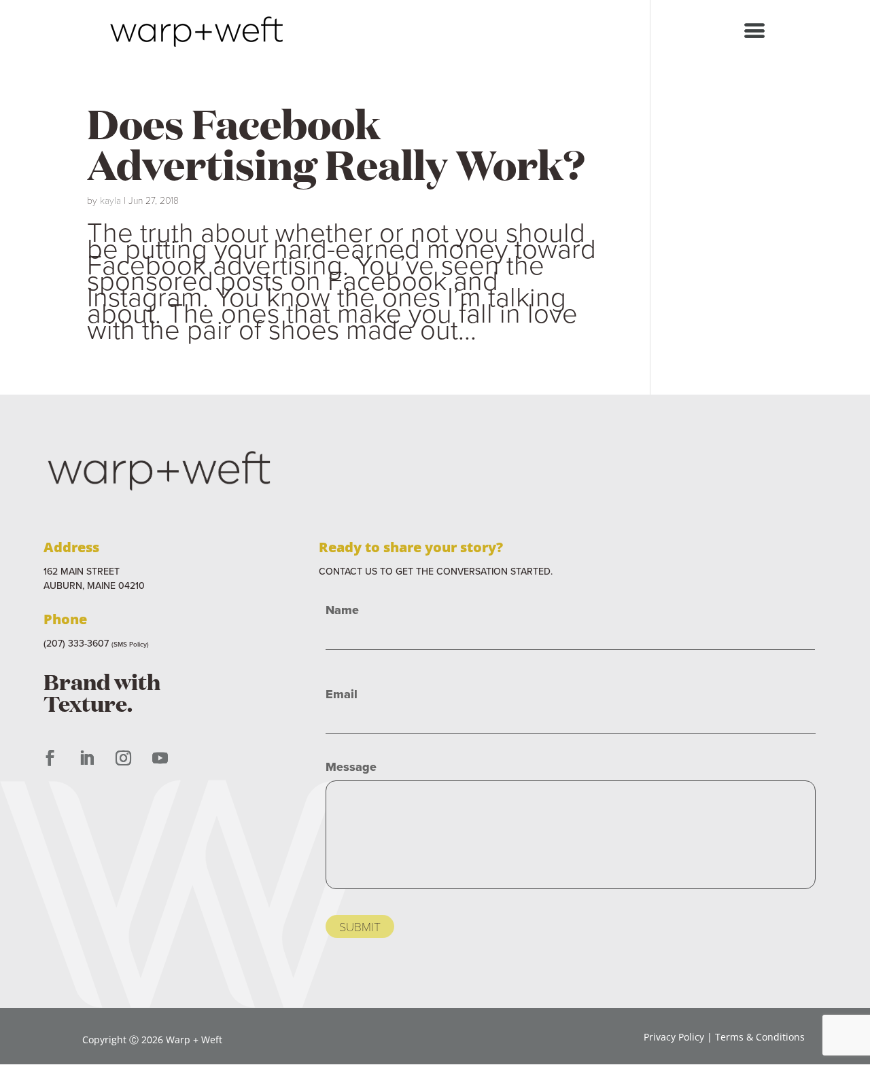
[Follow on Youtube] (159, 758)
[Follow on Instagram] (123, 758)
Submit (360, 926)
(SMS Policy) (130, 644)
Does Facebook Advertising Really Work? (336, 142)
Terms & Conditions (760, 1036)
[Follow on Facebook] (49, 758)
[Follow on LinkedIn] (86, 758)
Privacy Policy (674, 1036)
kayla (110, 200)
